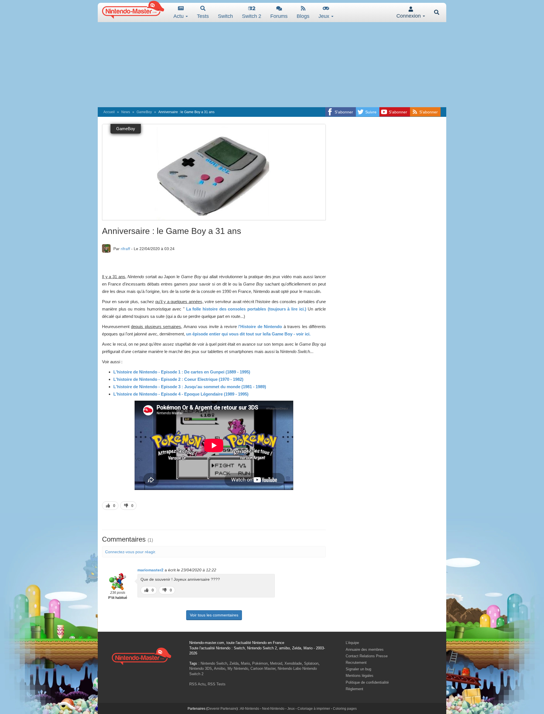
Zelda (234, 663)
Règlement (354, 689)
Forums (279, 16)
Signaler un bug (358, 669)
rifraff (125, 248)
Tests (203, 16)
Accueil (109, 112)
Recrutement (356, 662)
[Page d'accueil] (141, 655)
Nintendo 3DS (200, 668)
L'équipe (352, 643)
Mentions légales (359, 675)
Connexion (409, 16)
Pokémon (260, 663)
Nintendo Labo (289, 668)
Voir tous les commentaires (214, 615)
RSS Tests (217, 684)
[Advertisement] (272, 64)
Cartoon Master (262, 668)
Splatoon (311, 663)
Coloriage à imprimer (314, 709)
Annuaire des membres (365, 649)
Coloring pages (345, 709)
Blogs (303, 16)
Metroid (276, 663)
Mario (245, 663)
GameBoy (144, 112)
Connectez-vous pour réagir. (130, 552)
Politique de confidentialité (367, 682)
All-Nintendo (249, 709)
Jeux (324, 16)
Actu (179, 16)
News (125, 112)
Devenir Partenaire (222, 709)
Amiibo (219, 668)
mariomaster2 (150, 570)
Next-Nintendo (273, 709)
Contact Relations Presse (367, 656)
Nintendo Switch (214, 663)
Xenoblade (293, 663)
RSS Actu (197, 684)
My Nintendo (238, 668)
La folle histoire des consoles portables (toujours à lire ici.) (245, 309)
